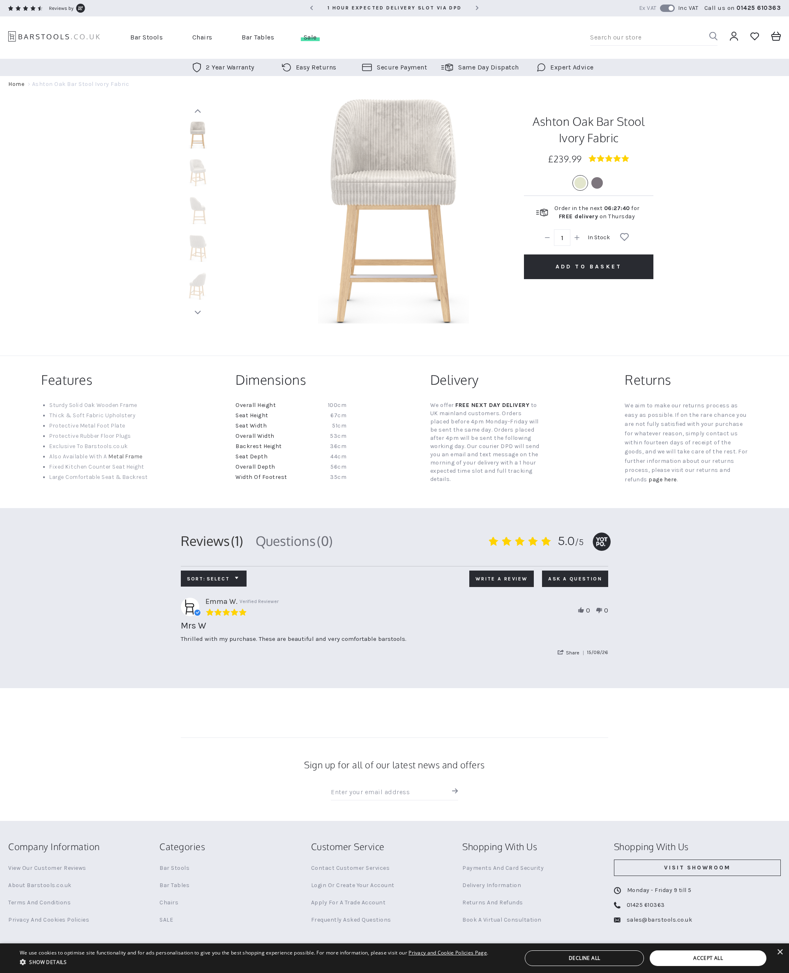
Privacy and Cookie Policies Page (447, 952)
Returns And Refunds (492, 902)
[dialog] (394, 958)
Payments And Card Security (503, 867)
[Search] (713, 37)
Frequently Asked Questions (351, 919)
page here (662, 479)
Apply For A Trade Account (348, 902)
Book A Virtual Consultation (502, 919)
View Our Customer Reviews (47, 867)
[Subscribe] (453, 792)
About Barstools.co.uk (40, 885)
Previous (197, 111)
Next (197, 312)
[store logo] (54, 37)
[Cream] (580, 183)
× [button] (780, 952)
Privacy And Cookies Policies (48, 919)
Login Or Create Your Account (352, 885)
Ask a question (575, 579)
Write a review (501, 579)
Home (16, 84)
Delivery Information (491, 885)
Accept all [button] (708, 958)
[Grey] (597, 183)
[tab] (212, 541)
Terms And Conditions (39, 902)
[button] (572, 652)
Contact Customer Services (350, 867)
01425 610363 (758, 8)
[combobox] (653, 37)
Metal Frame (125, 456)
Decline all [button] (584, 958)
